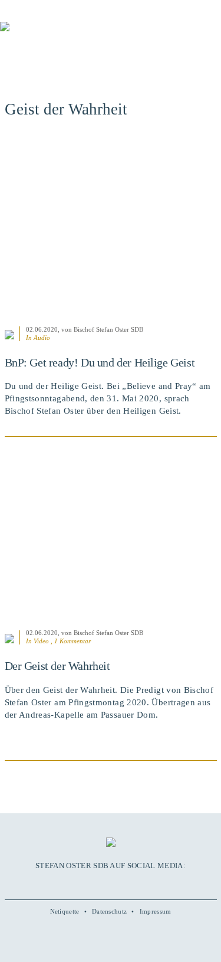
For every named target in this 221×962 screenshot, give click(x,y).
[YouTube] (98, 883)
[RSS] (136, 883)
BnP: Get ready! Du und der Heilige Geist (100, 362)
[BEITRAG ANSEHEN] (111, 228)
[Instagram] (110, 883)
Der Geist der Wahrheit (57, 665)
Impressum (155, 911)
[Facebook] (85, 883)
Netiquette (65, 911)
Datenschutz (109, 911)
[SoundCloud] (123, 883)
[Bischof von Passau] (70, 35)
